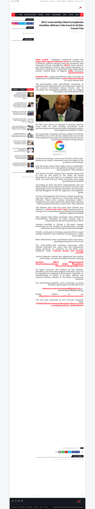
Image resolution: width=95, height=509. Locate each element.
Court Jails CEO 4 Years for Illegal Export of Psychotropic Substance (20, 150)
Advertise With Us (44, 1)
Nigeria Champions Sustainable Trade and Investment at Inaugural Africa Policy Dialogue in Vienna (20, 95)
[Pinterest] (66, 452)
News (64, 448)
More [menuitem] (20, 14)
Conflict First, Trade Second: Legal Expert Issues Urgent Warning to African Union (19, 113)
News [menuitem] (77, 14)
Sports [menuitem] (48, 14)
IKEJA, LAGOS (42, 59)
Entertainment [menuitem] (56, 14)
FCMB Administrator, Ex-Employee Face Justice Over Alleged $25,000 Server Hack (19, 135)
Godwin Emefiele (75, 73)
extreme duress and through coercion (68, 252)
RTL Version (29, 507)
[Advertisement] (39, 7)
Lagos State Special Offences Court (52, 61)
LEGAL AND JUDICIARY (70, 448)
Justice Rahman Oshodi (72, 78)
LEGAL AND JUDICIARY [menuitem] (30, 14)
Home (82, 1)
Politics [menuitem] (71, 14)
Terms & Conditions (61, 1)
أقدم (37, 495)
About (41, 507)
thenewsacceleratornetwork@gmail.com (61, 288)
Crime (74, 19)
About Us (77, 1)
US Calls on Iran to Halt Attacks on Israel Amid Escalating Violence (21, 157)
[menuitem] (81, 15)
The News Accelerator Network (67, 507)
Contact (36, 507)
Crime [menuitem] (64, 14)
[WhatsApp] (62, 452)
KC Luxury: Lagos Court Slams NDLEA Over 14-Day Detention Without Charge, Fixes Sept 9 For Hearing (20, 105)
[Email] (59, 452)
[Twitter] (69, 452)
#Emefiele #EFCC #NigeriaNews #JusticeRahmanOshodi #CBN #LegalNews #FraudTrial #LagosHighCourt (59, 264)
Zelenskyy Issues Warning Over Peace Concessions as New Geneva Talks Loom (19, 164)
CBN (71, 71)
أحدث (81, 495)
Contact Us (52, 1)
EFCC (67, 65)
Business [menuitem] (40, 14)
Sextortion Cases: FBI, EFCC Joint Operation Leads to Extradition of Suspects (20, 142)
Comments (15, 89)
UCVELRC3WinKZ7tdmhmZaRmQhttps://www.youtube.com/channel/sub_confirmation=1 (59, 304)
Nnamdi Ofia (41, 76)
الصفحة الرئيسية (80, 19)
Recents (22, 89)
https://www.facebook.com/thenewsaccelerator (61, 296)
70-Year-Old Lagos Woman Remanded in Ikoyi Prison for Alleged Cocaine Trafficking (19, 128)
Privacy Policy (70, 1)
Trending (30, 89)
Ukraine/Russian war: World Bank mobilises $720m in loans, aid (19, 120)
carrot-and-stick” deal (56, 209)
